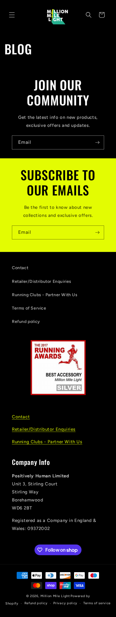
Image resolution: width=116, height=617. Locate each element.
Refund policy (26, 321)
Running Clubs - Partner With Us (45, 294)
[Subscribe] (97, 142)
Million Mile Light (55, 596)
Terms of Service (29, 308)
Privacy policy (65, 603)
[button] (11, 14)
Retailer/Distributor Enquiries (41, 281)
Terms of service (97, 603)
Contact (20, 267)
